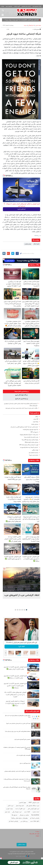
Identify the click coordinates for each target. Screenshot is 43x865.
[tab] (21, 391)
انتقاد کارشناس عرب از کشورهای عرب (21, 595)
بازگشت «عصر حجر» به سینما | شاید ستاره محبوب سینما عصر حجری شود (21, 408)
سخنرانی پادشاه (34, 424)
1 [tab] (26, 609)
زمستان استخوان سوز (33, 452)
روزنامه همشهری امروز (36, 6)
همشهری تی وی (9, 6)
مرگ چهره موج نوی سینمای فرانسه (30, 429)
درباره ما (37, 831)
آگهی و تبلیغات (17, 6)
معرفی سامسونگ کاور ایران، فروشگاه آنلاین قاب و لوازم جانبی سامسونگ (16, 788)
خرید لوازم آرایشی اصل (33, 809)
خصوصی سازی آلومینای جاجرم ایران (22, 739)
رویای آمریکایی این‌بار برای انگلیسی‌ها (30, 440)
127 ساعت (35, 419)
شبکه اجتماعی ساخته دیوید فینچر (23, 34)
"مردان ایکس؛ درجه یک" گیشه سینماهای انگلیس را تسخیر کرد (24, 427)
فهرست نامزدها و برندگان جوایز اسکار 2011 (28, 445)
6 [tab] (15, 609)
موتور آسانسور (22, 803)
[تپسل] (4, 176)
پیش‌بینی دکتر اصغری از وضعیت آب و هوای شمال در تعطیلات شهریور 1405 (16, 748)
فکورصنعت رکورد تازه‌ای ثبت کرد (23, 755)
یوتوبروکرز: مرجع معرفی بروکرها (19, 818)
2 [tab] (24, 609)
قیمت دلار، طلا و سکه (34, 834)
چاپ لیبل (7, 812)
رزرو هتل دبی (24, 821)
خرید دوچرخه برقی (17, 812)
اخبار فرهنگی (31, 25)
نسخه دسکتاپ (21, 845)
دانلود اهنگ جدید (34, 821)
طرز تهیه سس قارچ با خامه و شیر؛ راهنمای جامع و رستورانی (17, 771)
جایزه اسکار (36, 244)
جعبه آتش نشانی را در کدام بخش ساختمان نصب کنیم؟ (18, 723)
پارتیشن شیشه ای (34, 818)
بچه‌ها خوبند (35, 422)
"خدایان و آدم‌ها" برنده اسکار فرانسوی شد (29, 447)
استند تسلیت (35, 812)
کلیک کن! (21, 646)
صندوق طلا (14, 815)
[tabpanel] (21, 583)
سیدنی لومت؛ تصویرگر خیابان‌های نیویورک (29, 434)
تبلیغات (37, 836)
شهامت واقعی (35, 450)
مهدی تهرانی (28, 244)
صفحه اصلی (38, 25)
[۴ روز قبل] (35, 773)
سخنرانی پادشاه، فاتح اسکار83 (31, 442)
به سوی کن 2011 (34, 432)
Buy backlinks (35, 815)
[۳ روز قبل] (35, 734)
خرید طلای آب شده (20, 809)
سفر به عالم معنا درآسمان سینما (31, 437)
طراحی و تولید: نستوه (21, 856)
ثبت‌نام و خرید (22, 209)
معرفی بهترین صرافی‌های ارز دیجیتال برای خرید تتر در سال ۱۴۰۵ (17, 716)
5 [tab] (17, 609)
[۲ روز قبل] (35, 718)
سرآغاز (36, 417)
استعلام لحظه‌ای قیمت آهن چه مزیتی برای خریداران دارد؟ (17, 731)
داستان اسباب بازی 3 (33, 455)
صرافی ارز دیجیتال (24, 815)
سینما (25, 25)
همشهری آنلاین (27, 12)
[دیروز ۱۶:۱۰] (21, 579)
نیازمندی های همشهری (26, 6)
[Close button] (42, 858)
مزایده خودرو (9, 809)
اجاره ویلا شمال (20, 806)
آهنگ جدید (27, 812)
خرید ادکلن (10, 806)
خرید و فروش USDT (34, 803)
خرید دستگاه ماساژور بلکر (32, 806)
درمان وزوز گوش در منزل (25, 763)
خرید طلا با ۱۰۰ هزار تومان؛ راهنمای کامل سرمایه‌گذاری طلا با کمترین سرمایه (17, 780)
